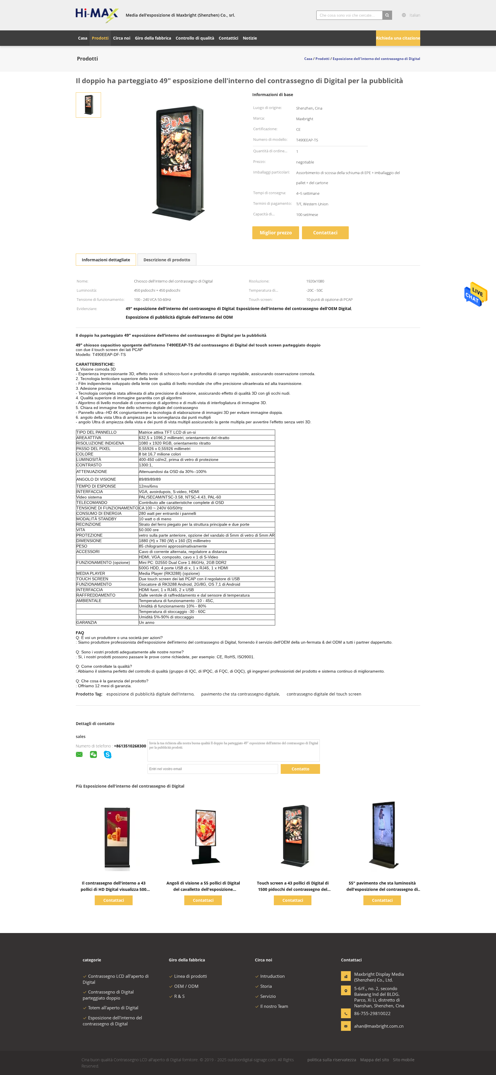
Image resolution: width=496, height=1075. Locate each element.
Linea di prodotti (190, 976)
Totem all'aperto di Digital (113, 1007)
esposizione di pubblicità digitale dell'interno (149, 694)
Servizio (268, 996)
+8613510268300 (130, 746)
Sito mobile (403, 1059)
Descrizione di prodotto (167, 259)
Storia (266, 986)
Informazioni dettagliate (106, 259)
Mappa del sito (374, 1059)
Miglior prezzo (276, 232)
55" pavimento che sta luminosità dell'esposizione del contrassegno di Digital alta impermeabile (382, 889)
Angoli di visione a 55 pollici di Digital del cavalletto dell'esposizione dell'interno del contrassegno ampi (203, 889)
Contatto (300, 769)
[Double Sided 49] (88, 104)
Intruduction (272, 976)
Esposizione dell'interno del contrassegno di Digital (112, 1021)
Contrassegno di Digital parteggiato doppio (108, 995)
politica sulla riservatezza (331, 1059)
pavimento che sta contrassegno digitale (240, 694)
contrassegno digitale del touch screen (324, 694)
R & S (179, 996)
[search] (387, 15)
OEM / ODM (186, 986)
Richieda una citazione (398, 38)
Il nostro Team (274, 1006)
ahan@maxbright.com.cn (372, 1026)
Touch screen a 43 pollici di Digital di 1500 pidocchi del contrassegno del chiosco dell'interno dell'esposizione (293, 889)
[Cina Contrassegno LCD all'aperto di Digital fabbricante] (97, 15)
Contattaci (325, 232)
